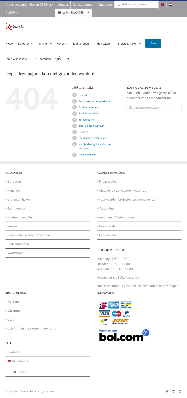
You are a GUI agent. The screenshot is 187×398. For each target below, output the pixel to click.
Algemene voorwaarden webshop (122, 190)
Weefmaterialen (87, 154)
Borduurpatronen (88, 107)
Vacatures (14, 311)
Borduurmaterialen (89, 113)
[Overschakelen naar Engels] (163, 5)
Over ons (14, 302)
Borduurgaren (86, 119)
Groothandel (108, 226)
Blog (11, 319)
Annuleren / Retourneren (116, 217)
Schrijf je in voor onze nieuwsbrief (32, 328)
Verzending (107, 208)
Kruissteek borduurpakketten (95, 101)
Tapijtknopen (17, 208)
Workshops (15, 253)
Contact (83, 95)
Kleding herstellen (21, 217)
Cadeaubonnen (18, 244)
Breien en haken (19, 199)
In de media (107, 235)
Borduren (14, 181)
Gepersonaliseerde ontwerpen (29, 235)
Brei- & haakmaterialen (91, 125)
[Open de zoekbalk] (68, 58)
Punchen (83, 132)
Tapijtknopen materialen (92, 138)
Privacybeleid (108, 181)
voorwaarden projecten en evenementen (127, 199)
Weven (12, 226)
